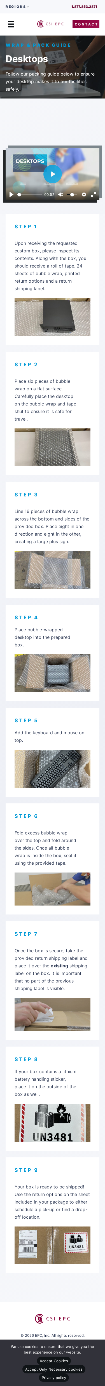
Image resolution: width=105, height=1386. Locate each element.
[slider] (29, 194)
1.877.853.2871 (84, 6)
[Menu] (11, 24)
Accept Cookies (54, 1361)
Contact (87, 24)
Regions (16, 7)
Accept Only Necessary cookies (54, 1369)
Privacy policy (54, 1377)
